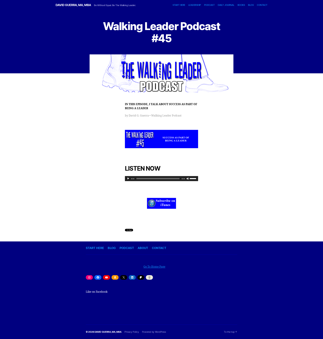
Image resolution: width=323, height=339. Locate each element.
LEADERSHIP (194, 5)
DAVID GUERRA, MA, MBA (73, 5)
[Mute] (187, 178)
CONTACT (262, 5)
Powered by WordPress (154, 332)
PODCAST (209, 5)
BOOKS (241, 5)
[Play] (128, 178)
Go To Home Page (154, 266)
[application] (161, 178)
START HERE (179, 5)
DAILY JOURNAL (226, 5)
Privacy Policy (131, 332)
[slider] (193, 178)
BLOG (251, 5)
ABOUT (143, 248)
